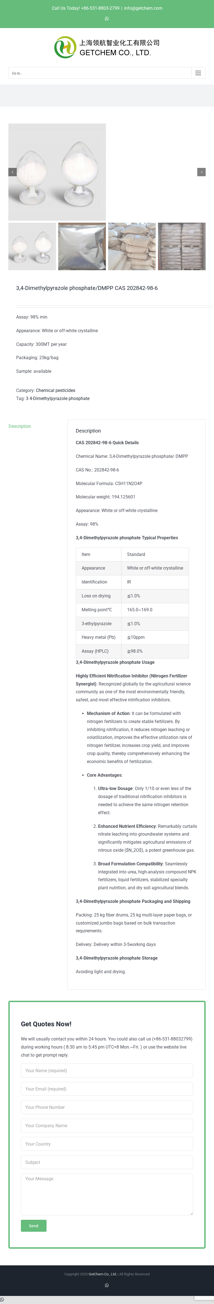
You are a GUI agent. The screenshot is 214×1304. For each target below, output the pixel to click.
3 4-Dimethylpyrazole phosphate (57, 398)
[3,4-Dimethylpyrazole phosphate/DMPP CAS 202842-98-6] (107, 172)
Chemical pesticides (55, 390)
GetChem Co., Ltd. (103, 1274)
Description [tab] (20, 426)
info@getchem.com (143, 8)
